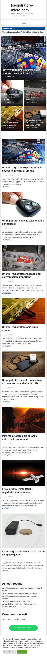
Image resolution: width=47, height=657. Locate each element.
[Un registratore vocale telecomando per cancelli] (23, 204)
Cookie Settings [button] (9, 652)
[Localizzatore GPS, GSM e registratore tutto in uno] (23, 473)
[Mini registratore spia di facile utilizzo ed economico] (23, 420)
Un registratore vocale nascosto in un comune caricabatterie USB (34, 122)
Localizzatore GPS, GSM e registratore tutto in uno (21, 32)
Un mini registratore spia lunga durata (16, 601)
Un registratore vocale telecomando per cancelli (11, 96)
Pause (37, 28)
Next (43, 28)
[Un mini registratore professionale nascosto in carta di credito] (23, 151)
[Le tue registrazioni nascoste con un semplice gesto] (23, 531)
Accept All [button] (22, 652)
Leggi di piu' (10, 187)
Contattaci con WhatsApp (25, 628)
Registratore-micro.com (22, 7)
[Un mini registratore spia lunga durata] (23, 311)
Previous (40, 28)
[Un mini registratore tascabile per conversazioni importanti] (23, 258)
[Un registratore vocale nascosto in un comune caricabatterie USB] (23, 364)
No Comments (9, 76)
